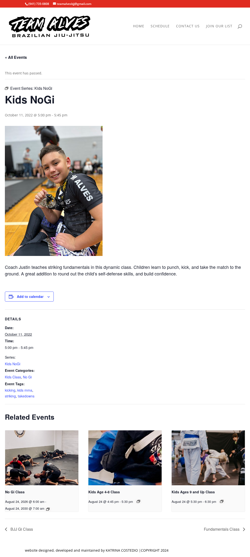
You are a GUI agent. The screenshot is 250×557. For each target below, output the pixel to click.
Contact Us (188, 26)
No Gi (27, 377)
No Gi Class (15, 491)
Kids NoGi (12, 363)
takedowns (26, 396)
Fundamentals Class (222, 529)
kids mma (24, 390)
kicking (10, 390)
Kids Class (13, 377)
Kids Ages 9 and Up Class (193, 491)
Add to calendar (30, 296)
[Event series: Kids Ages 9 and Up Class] (221, 501)
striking (10, 396)
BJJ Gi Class (21, 529)
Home (138, 26)
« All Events (16, 57)
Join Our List (219, 26)
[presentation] (41, 457)
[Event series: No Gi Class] (48, 509)
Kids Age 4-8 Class (104, 491)
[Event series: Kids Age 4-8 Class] (138, 501)
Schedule (160, 26)
